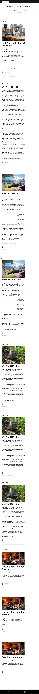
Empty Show (12, 158)
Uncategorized (10, 475)
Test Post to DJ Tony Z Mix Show (13, 44)
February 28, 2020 (5, 415)
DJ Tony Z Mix (12, 68)
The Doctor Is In (13, 243)
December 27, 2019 (5, 640)
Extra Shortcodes (32, 10)
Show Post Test (10, 86)
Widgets (19, 12)
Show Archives (8, 74)
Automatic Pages (17, 10)
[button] (25, 692)
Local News (12, 400)
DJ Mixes (3, 74)
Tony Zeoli (7, 72)
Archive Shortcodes (25, 10)
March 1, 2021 (4, 21)
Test (3, 250)
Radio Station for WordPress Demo (19, 6)
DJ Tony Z (5, 76)
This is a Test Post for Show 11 (13, 568)
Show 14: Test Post (11, 193)
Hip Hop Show (18, 158)
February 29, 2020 (5, 344)
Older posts (22, 682)
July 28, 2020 (4, 258)
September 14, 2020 (5, 83)
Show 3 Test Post (10, 365)
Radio (3, 587)
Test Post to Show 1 (12, 657)
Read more (4, 578)
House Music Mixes (11, 76)
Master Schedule (9, 10)
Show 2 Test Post (10, 436)
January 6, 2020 (4, 549)
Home (4, 10)
